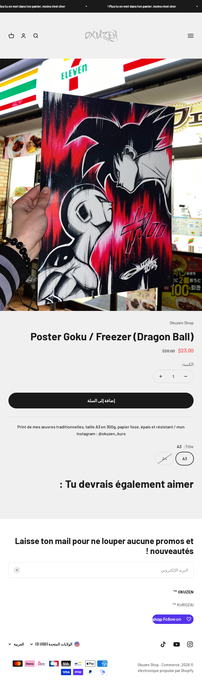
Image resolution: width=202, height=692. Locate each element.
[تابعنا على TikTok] (163, 644)
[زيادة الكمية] (160, 376)
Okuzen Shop (182, 322)
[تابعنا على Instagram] (190, 644)
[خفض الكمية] (185, 376)
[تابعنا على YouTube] (176, 644)
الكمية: (187, 364)
